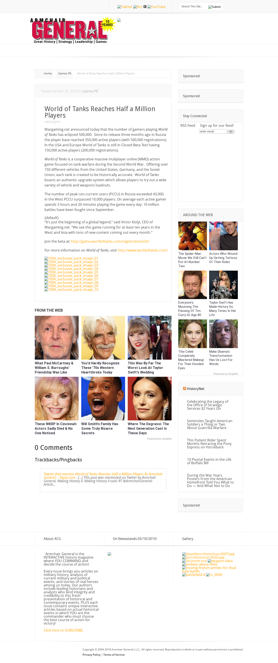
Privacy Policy (92, 654)
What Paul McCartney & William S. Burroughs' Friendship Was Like (54, 367)
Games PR (64, 73)
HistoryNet (195, 389)
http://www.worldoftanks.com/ (143, 250)
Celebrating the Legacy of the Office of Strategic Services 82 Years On (207, 405)
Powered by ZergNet (159, 439)
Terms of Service (114, 654)
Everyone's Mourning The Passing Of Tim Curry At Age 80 (189, 309)
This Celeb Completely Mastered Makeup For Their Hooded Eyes (191, 360)
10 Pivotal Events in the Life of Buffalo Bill (209, 461)
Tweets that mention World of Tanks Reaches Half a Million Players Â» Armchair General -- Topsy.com (103, 476)
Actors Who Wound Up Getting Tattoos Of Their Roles (223, 258)
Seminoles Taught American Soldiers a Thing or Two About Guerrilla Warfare (209, 424)
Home (48, 73)
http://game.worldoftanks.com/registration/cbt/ (110, 241)
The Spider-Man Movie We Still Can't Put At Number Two (192, 260)
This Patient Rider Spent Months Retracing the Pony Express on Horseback (209, 443)
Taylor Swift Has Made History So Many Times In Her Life (222, 309)
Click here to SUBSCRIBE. (64, 630)
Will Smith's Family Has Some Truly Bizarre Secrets (99, 428)
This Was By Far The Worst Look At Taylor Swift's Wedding (145, 367)
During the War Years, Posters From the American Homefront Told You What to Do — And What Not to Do (210, 480)
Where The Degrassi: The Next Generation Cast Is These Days (148, 428)
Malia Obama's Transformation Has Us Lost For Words (221, 358)
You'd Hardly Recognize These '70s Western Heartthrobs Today (100, 367)
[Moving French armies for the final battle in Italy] (210, 571)
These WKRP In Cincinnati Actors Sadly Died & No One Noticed (55, 428)
